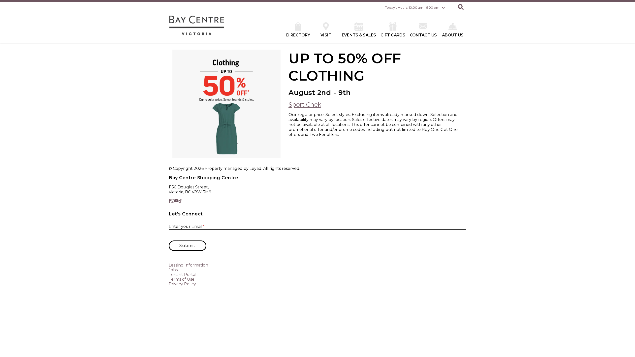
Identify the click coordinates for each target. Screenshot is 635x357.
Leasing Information (188, 265)
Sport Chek (304, 104)
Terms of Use (181, 279)
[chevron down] (443, 7)
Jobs (173, 270)
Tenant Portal (182, 274)
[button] (460, 7)
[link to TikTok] (180, 201)
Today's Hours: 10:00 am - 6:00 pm (412, 7)
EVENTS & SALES (359, 35)
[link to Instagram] (172, 201)
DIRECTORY (298, 35)
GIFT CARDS (393, 35)
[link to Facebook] (170, 201)
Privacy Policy (182, 284)
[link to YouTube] (176, 201)
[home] (197, 28)
